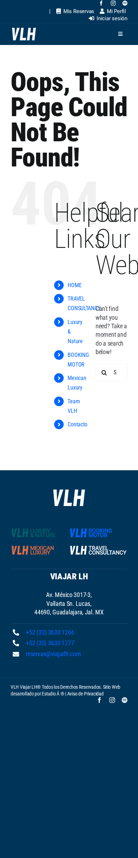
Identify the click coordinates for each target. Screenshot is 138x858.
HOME (74, 285)
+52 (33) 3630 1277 (50, 643)
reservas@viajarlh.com (53, 654)
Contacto (77, 424)
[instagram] (113, 3)
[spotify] (124, 3)
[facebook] (101, 3)
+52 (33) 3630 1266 (50, 632)
